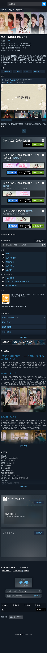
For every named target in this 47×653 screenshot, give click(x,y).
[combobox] (25, 4)
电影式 (36, 71)
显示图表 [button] (40, 610)
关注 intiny (10, 514)
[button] (4, 9)
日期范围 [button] (27, 605)
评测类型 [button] (5, 605)
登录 (2, 126)
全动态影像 (6, 71)
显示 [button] (3, 610)
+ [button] (43, 71)
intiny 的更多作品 (16, 499)
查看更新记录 (6, 327)
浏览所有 (40, 241)
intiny (9, 41)
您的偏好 (26, 571)
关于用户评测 (17, 571)
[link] (25, 172)
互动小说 (27, 71)
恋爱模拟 (17, 71)
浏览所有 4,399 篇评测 (23, 634)
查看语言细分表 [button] (6, 571)
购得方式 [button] (16, 605)
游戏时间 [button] (38, 605)
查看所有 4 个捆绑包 (8, 234)
